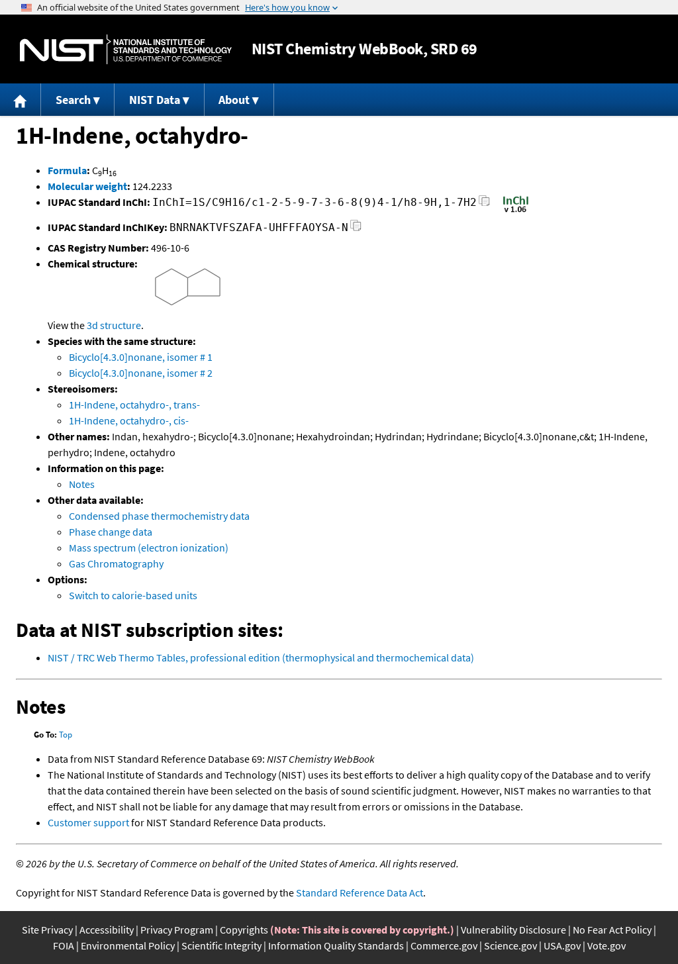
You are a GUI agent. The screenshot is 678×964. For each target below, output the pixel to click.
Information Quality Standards (336, 945)
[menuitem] (20, 99)
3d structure (114, 325)
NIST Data (154, 99)
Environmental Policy (128, 945)
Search (73, 99)
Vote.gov (606, 945)
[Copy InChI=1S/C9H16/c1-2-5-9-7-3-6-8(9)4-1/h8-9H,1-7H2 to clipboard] (484, 204)
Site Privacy (47, 929)
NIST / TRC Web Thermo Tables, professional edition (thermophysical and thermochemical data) (261, 657)
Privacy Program (176, 929)
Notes (82, 484)
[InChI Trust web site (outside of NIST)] (516, 211)
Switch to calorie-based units (133, 595)
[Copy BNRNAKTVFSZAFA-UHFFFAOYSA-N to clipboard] (356, 229)
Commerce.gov (444, 945)
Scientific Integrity (221, 945)
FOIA (63, 945)
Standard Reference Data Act (359, 892)
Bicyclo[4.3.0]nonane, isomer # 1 (141, 356)
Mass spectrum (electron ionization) (148, 547)
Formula (67, 170)
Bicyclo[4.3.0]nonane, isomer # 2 (141, 372)
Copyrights (244, 929)
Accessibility (106, 929)
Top (65, 734)
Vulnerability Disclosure (513, 929)
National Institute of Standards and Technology (126, 49)
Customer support (88, 822)
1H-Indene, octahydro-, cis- (129, 420)
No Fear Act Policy (612, 929)
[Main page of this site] (20, 99)
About (234, 99)
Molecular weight (87, 186)
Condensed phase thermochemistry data (159, 515)
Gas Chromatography (116, 563)
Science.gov (510, 945)
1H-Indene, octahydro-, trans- (134, 404)
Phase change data (110, 531)
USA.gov (562, 945)
